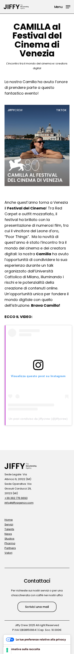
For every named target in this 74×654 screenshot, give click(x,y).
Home (9, 520)
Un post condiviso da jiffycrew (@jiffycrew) (38, 418)
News (8, 534)
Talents (9, 529)
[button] (62, 6)
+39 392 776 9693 (16, 498)
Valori (8, 553)
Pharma (10, 543)
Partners (10, 548)
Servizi (9, 524)
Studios (9, 539)
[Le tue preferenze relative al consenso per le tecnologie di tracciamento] (7, 650)
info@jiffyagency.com (19, 503)
